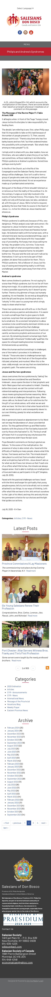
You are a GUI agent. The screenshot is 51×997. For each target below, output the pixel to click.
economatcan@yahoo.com (17, 962)
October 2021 (12, 811)
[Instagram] (25, 32)
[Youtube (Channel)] (31, 32)
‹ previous (16, 823)
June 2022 (11, 787)
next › (44, 823)
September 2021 (14, 814)
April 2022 (11, 793)
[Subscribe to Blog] (47, 667)
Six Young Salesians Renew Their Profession (20, 607)
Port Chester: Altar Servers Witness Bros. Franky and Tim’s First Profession (25, 652)
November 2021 (14, 808)
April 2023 (11, 757)
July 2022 (11, 784)
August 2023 (12, 745)
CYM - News (27, 518)
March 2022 (12, 796)
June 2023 (11, 751)
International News (15, 698)
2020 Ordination (14, 686)
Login (41, 981)
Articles (17, 518)
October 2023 (13, 739)
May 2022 (11, 790)
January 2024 (13, 730)
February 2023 (13, 763)
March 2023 (12, 760)
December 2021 (13, 805)
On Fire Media (32, 981)
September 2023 (14, 742)
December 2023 (14, 733)
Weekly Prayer (13, 707)
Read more (31, 570)
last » (6, 827)
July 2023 (11, 748)
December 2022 (14, 769)
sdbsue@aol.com (12, 946)
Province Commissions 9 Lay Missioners (24, 563)
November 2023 (14, 736)
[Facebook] (20, 32)
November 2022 (14, 772)
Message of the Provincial (18, 701)
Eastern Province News (17, 710)
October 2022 (13, 775)
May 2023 (11, 754)
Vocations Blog (13, 704)
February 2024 (13, 727)
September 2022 (14, 778)
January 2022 (13, 802)
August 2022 (12, 781)
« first (6, 823)
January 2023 (13, 766)
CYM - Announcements (17, 692)
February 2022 (13, 799)
